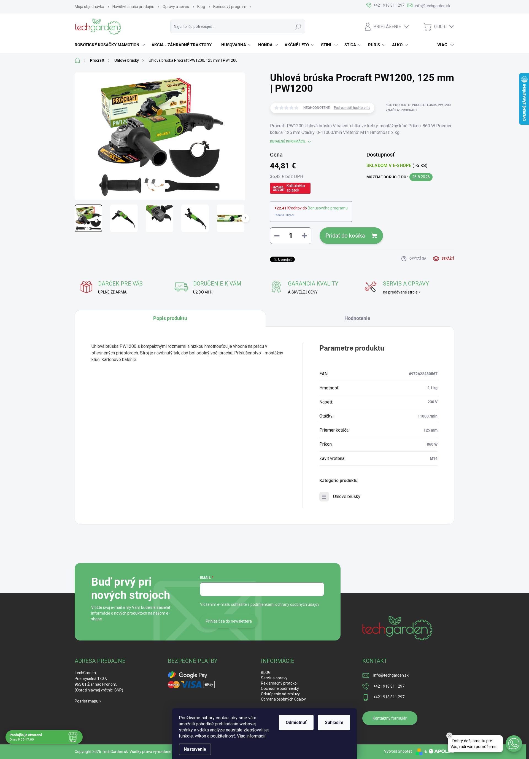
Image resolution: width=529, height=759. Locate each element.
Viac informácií (251, 736)
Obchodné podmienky (280, 688)
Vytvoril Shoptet (398, 751)
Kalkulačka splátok (296, 188)
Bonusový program (229, 6)
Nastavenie (195, 749)
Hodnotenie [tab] (357, 318)
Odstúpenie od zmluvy (280, 694)
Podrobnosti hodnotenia (352, 108)
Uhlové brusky (346, 496)
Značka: (401, 110)
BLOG (266, 672)
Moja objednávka (89, 6)
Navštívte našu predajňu (133, 6)
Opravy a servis (176, 6)
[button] (514, 743)
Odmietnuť (296, 722)
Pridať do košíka (345, 235)
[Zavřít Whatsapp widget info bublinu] (449, 736)
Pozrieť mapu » (88, 701)
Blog (201, 6)
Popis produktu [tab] (170, 318)
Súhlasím (334, 722)
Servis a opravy (274, 678)
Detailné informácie (288, 141)
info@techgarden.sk (391, 675)
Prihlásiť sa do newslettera (229, 621)
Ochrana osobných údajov (283, 699)
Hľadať (298, 26)
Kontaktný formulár (390, 718)
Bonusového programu (328, 208)
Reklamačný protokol (279, 683)
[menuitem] (110, 45)
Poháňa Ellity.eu (284, 215)
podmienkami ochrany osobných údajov (284, 604)
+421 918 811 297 (388, 686)
